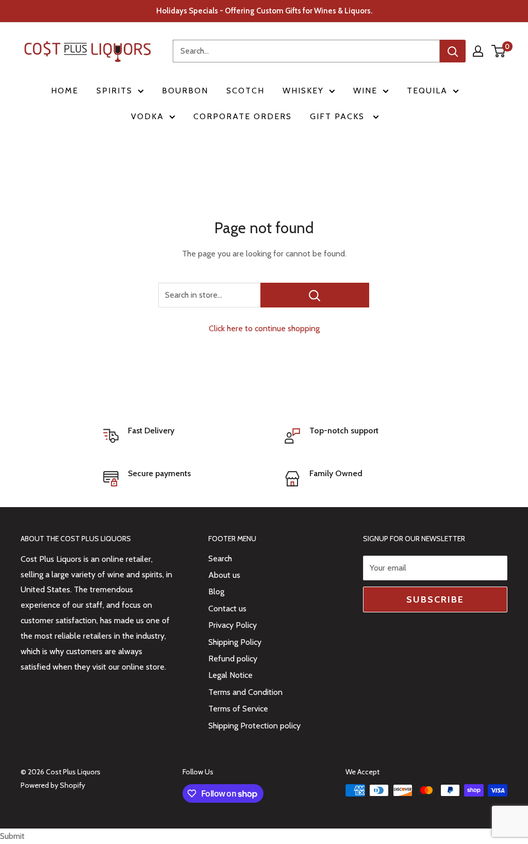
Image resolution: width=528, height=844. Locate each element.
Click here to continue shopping (264, 328)
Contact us (227, 608)
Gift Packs (339, 116)
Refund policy (232, 658)
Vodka (147, 116)
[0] (498, 51)
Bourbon (185, 90)
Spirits (114, 90)
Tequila (427, 90)
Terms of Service (238, 708)
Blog (216, 591)
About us (224, 575)
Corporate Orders (242, 116)
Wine (365, 90)
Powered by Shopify (53, 785)
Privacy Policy (232, 625)
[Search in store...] (315, 295)
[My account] (478, 51)
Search (220, 558)
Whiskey (303, 90)
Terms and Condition (245, 692)
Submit (12, 836)
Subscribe (435, 599)
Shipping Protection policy (254, 726)
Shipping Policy (234, 642)
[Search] (453, 51)
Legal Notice (230, 675)
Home (64, 90)
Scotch (245, 90)
